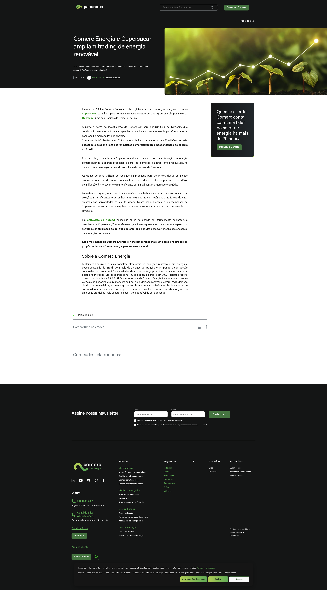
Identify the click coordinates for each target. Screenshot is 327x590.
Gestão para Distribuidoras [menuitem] (131, 484)
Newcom (87, 118)
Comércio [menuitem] (168, 479)
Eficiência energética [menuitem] (129, 490)
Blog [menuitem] (211, 468)
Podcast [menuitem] (213, 472)
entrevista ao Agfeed (101, 220)
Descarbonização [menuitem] (127, 528)
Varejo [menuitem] (167, 472)
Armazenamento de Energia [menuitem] (131, 502)
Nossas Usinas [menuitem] (236, 476)
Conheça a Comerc (229, 147)
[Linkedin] (73, 481)
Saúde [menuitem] (166, 487)
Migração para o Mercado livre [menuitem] (132, 472)
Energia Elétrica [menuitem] (127, 509)
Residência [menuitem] (169, 476)
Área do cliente (80, 547)
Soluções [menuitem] (124, 462)
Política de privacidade (206, 568)
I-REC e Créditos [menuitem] (126, 532)
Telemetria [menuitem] (124, 499)
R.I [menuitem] (193, 462)
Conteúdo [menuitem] (214, 462)
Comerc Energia (112, 78)
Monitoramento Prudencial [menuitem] (232, 534)
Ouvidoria (79, 536)
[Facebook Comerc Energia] (103, 481)
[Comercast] (89, 480)
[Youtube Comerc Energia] (81, 481)
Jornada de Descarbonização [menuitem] (131, 536)
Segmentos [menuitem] (170, 462)
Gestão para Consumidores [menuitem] (131, 476)
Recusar (239, 579)
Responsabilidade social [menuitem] (240, 472)
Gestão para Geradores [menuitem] (129, 480)
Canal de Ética (80, 528)
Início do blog (247, 21)
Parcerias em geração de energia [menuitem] (133, 517)
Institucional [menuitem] (236, 462)
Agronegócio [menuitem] (169, 483)
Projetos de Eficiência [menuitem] (129, 495)
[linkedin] (199, 327)
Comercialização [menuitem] (126, 513)
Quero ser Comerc (236, 7)
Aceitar (218, 579)
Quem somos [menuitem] (235, 468)
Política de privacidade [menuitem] (240, 529)
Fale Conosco (81, 557)
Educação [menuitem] (168, 491)
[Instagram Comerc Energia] (96, 481)
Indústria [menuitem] (168, 468)
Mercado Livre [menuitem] (126, 468)
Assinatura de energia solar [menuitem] (131, 521)
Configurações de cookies (193, 579)
